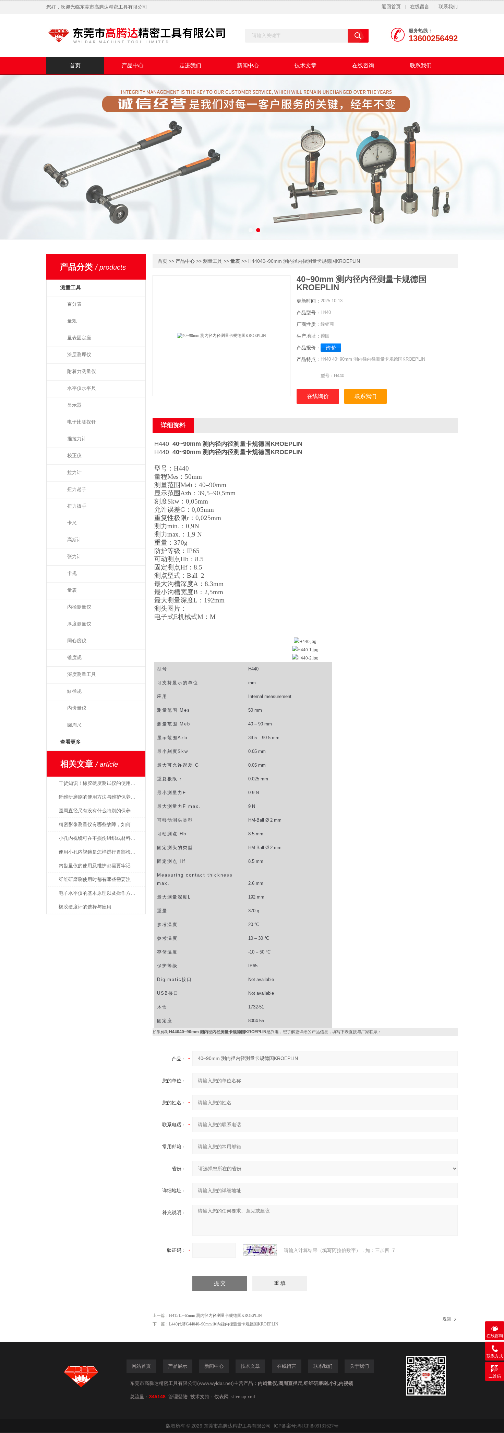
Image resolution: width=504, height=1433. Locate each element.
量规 (72, 321)
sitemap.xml (243, 1396)
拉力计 (74, 472)
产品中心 (133, 65)
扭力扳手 (76, 506)
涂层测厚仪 (79, 354)
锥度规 (74, 657)
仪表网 (221, 1396)
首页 (75, 65)
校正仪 (74, 455)
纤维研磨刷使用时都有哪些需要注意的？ (101, 879)
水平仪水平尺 (81, 388)
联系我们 (448, 6)
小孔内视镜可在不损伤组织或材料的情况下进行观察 (101, 838)
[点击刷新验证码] (260, 1250)
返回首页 (391, 6)
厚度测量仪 (79, 624)
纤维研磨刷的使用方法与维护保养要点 (99, 797)
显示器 (74, 405)
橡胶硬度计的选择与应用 (85, 907)
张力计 (74, 556)
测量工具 (212, 261)
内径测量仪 (79, 607)
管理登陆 (178, 1396)
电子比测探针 (81, 422)
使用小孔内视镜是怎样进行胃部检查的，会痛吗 (101, 852)
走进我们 (190, 65)
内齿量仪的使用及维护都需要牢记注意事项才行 (101, 865)
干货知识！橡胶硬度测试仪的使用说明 (99, 783)
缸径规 (74, 691)
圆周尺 (74, 724)
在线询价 (318, 396)
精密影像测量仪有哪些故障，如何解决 (99, 824)
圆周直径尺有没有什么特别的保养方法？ (101, 810)
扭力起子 (76, 489)
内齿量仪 (76, 708)
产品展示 (177, 1366)
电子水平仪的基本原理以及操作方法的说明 (101, 893)
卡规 (72, 573)
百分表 (74, 304)
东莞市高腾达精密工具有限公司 (113, 7)
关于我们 (359, 1366)
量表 (72, 590)
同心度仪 (76, 640)
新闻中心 (248, 65)
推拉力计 (76, 438)
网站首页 (141, 1366)
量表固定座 (79, 337)
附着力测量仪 (81, 371)
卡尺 (72, 523)
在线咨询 (363, 65)
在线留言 (419, 6)
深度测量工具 (81, 674)
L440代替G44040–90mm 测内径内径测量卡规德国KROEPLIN (223, 1324)
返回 (447, 1319)
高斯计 (74, 539)
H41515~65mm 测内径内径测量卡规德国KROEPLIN (215, 1315)
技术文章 (305, 65)
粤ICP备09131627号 (317, 1426)
